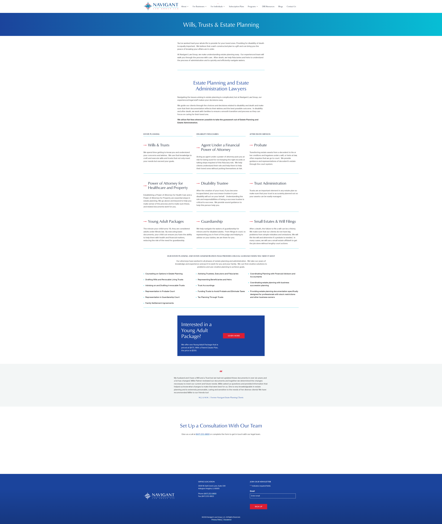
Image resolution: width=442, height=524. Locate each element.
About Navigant (187, 11)
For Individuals (217, 6)
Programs (252, 6)
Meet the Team (187, 15)
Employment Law (200, 15)
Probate (260, 144)
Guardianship (212, 221)
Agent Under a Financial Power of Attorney (220, 147)
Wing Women (253, 15)
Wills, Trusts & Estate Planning (223, 11)
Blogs (280, 6)
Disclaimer (227, 520)
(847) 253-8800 (203, 434)
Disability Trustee (214, 183)
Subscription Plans (236, 6)
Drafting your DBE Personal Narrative (263, 23)
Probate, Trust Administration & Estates (226, 15)
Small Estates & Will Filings (275, 221)
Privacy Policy (216, 520)
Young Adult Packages (166, 221)
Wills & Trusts (158, 144)
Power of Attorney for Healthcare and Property (168, 185)
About (183, 6)
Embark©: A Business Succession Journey (265, 11)
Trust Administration (270, 183)
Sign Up (258, 506)
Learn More (234, 335)
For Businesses (198, 6)
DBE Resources (268, 6)
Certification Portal (255, 19)
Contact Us (291, 6)
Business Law (198, 11)
